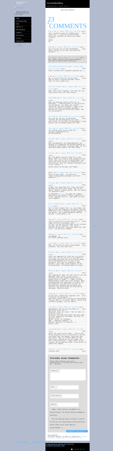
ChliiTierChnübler (55, 86)
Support (19, 32)
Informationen (21, 21)
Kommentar (55, 370)
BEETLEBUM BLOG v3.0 (22, 2)
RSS (63, 446)
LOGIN (48, 446)
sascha (51, 243)
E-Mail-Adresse (56, 395)
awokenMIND (53, 98)
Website (53, 404)
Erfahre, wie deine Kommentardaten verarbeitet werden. (67, 437)
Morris (51, 31)
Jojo (50, 57)
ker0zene (52, 139)
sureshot (52, 153)
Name (52, 386)
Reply (83, 33)
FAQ (17, 24)
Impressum (19, 41)
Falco (51, 128)
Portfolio (19, 35)
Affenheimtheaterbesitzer (58, 66)
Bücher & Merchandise (20, 28)
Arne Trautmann (54, 204)
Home (18, 18)
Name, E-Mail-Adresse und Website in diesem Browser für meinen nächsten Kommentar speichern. (67, 412)
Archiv (18, 38)
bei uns (62, 194)
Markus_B (52, 252)
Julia (51, 116)
